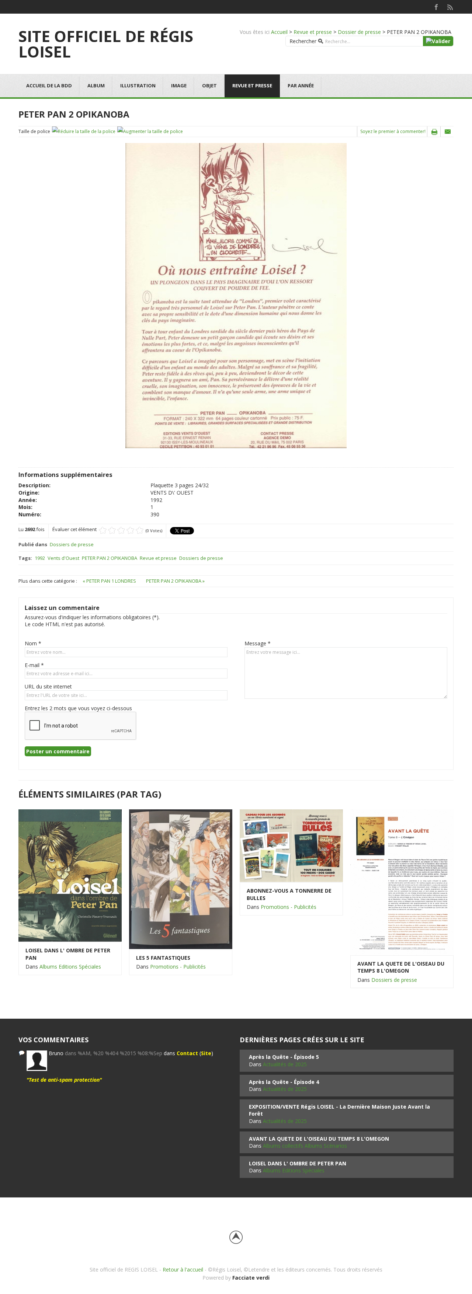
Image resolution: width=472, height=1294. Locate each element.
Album (96, 85)
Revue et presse (313, 31)
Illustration (138, 85)
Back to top (236, 1237)
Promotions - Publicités (178, 966)
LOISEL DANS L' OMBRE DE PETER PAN (67, 954)
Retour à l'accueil (183, 1269)
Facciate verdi (251, 1277)
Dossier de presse (359, 31)
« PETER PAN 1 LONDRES (110, 581)
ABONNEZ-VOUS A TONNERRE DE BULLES (289, 894)
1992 (40, 558)
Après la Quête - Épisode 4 (284, 1081)
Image (179, 85)
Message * (257, 643)
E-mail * (34, 665)
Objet (209, 85)
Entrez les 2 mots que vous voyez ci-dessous (78, 708)
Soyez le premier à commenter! (393, 131)
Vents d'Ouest (63, 558)
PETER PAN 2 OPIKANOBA (109, 558)
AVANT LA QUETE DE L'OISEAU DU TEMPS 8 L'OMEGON (400, 967)
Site (206, 1053)
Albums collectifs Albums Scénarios (305, 1145)
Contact (187, 1053)
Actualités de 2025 (285, 1064)
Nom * (33, 643)
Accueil (279, 31)
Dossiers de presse (72, 544)
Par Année (301, 85)
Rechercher (302, 41)
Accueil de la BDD (49, 85)
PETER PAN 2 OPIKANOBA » (175, 581)
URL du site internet (48, 686)
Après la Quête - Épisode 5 (284, 1056)
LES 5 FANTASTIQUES (163, 957)
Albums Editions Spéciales (70, 966)
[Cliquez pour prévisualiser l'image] (236, 295)
